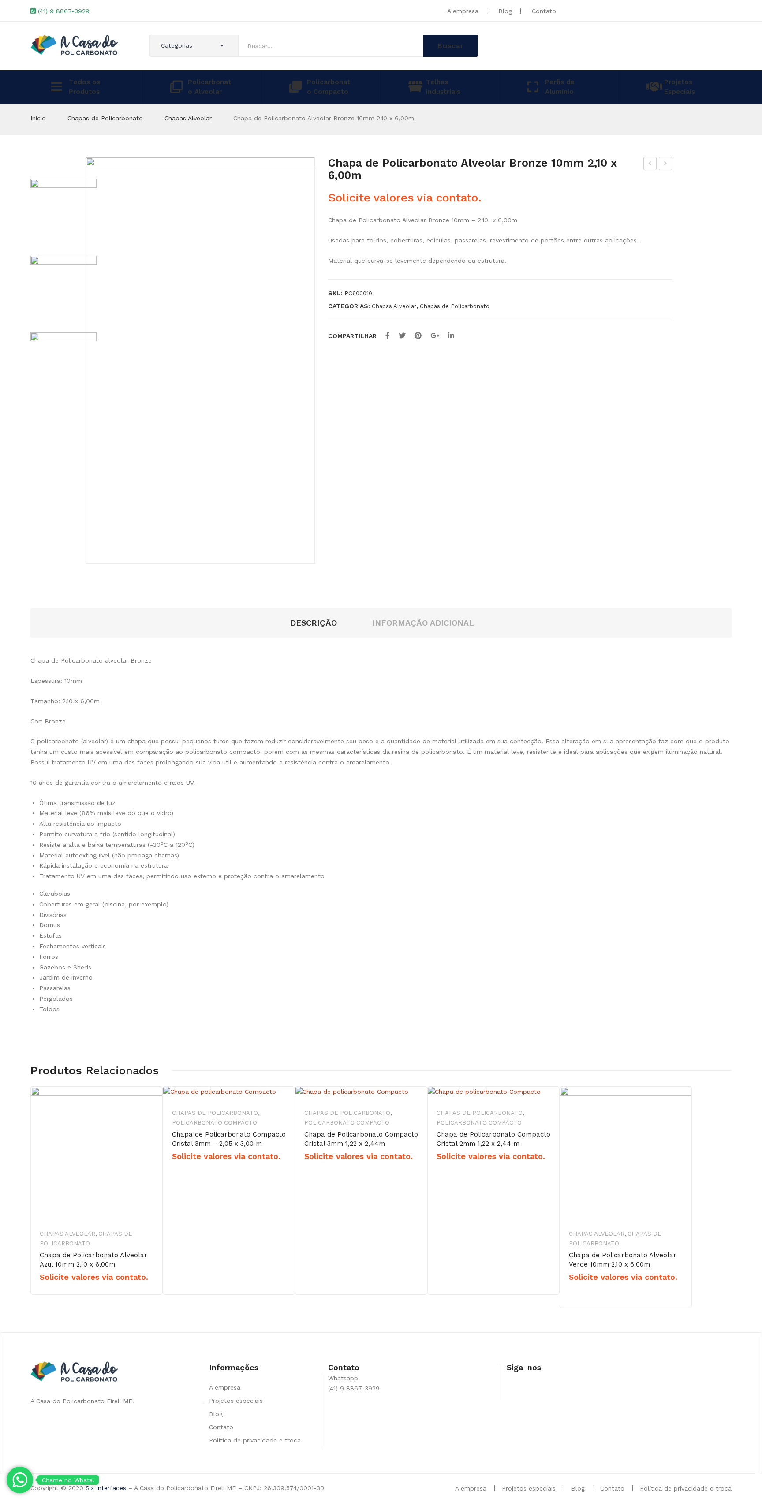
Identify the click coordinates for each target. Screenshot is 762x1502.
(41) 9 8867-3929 (64, 11)
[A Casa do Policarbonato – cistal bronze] (63, 289)
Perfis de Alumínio (560, 87)
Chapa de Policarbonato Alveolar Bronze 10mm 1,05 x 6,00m (650, 165)
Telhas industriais (443, 87)
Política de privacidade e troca (255, 1440)
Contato (544, 11)
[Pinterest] (418, 336)
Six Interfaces (106, 1487)
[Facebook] (387, 336)
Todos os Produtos (84, 87)
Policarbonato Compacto (328, 87)
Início (38, 118)
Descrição (313, 622)
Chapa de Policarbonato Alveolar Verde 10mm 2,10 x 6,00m (622, 1259)
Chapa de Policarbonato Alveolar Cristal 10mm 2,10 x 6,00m (665, 165)
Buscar (450, 45)
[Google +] (434, 336)
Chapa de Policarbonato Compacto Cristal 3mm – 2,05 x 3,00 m (229, 1139)
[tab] (313, 623)
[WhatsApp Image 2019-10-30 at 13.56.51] (63, 365)
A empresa (462, 11)
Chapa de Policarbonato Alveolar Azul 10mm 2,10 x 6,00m (93, 1259)
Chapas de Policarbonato (105, 118)
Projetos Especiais (679, 87)
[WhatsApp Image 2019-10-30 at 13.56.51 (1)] (200, 360)
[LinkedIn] (451, 336)
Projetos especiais (236, 1400)
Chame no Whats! (68, 1479)
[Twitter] (402, 336)
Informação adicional (423, 622)
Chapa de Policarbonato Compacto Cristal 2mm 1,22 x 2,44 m (493, 1139)
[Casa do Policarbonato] (74, 44)
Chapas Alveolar (188, 118)
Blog (505, 11)
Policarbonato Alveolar (209, 87)
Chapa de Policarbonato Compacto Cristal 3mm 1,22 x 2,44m (361, 1139)
